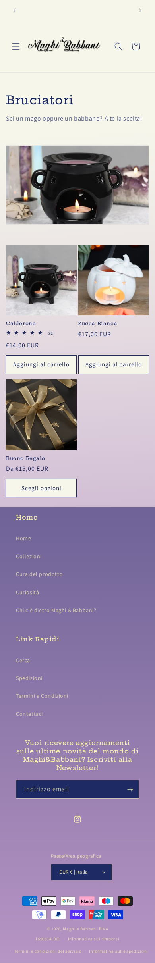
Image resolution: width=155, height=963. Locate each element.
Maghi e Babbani (80, 929)
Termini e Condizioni (42, 695)
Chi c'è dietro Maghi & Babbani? (56, 610)
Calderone (21, 323)
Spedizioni (29, 678)
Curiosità (27, 592)
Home (23, 538)
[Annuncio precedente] (14, 10)
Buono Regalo (25, 458)
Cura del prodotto (39, 574)
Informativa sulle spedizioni (118, 951)
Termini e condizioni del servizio (48, 951)
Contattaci (29, 713)
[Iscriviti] (130, 789)
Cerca (23, 660)
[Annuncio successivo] (140, 10)
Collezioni (29, 556)
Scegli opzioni (41, 488)
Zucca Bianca (97, 323)
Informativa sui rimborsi (94, 939)
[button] (16, 46)
